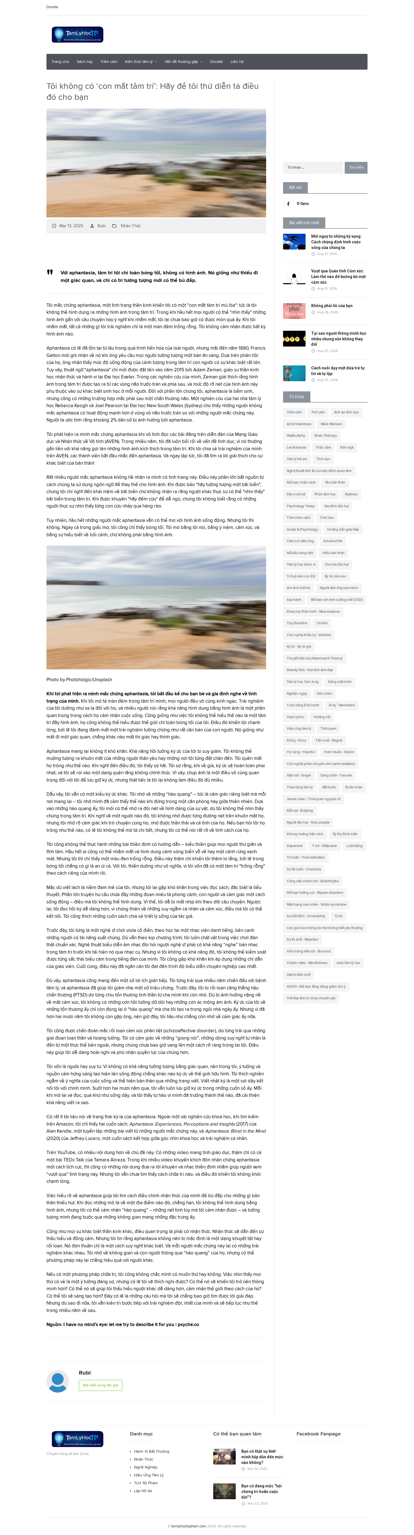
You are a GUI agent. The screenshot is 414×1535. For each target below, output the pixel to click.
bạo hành (294, 600)
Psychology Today (301, 506)
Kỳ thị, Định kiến (345, 834)
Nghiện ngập (297, 694)
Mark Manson (331, 424)
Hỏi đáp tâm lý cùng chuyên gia (311, 998)
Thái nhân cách (298, 518)
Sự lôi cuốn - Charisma (304, 869)
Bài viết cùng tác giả (100, 1385)
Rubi (98, 226)
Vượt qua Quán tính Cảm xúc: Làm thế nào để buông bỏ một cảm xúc (338, 276)
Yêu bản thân (335, 482)
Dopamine (295, 846)
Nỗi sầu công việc (300, 553)
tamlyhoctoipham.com (188, 1526)
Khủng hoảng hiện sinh (305, 834)
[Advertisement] (265, 34)
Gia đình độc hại (336, 506)
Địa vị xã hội (296, 494)
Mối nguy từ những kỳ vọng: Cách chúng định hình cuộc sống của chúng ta (336, 242)
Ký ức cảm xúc (335, 576)
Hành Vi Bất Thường (151, 1452)
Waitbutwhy (296, 436)
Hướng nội (321, 717)
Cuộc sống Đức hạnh (303, 705)
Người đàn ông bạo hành (339, 588)
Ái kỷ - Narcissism (342, 705)
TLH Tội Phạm (146, 1483)
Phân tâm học (325, 494)
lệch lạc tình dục (346, 412)
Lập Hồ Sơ (143, 1491)
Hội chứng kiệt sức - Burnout (309, 951)
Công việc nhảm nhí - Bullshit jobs (313, 881)
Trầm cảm (109, 62)
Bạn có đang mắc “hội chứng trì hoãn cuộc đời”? (261, 1491)
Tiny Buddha (297, 623)
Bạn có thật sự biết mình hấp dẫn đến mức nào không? (262, 1457)
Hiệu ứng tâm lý (299, 729)
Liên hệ (237, 62)
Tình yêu (318, 412)
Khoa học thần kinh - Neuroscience (313, 612)
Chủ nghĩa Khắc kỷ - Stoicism (309, 635)
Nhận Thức (131, 226)
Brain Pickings (326, 436)
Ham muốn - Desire (339, 752)
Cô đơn (322, 623)
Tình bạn (327, 518)
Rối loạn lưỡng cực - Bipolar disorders (315, 893)
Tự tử (338, 916)
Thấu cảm (323, 447)
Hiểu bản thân (333, 553)
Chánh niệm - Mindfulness (307, 963)
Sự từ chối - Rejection (302, 939)
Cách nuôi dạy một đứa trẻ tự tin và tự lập (338, 371)
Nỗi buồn (329, 787)
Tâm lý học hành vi (301, 564)
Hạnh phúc (295, 717)
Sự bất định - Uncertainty (306, 916)
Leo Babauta (296, 447)
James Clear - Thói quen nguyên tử (314, 799)
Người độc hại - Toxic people (308, 822)
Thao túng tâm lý (300, 787)
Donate (52, 7)
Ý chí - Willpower (324, 846)
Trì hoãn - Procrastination (306, 857)
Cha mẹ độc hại (336, 564)
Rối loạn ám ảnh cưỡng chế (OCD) (337, 600)
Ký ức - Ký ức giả (299, 647)
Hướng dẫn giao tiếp (343, 529)
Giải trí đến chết (298, 975)
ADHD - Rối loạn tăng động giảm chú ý (316, 987)
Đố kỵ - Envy (296, 740)
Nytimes (351, 494)
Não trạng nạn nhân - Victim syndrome (316, 905)
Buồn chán (353, 787)
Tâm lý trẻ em (297, 459)
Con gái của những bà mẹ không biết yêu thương (325, 928)
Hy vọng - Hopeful (301, 752)
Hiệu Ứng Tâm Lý (149, 1475)
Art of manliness (299, 424)
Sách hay (85, 62)
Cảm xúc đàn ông (300, 541)
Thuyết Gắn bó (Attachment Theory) (314, 658)
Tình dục (323, 459)
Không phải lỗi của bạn (332, 305)
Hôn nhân (324, 694)
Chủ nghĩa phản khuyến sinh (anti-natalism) (321, 764)
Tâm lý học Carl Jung (303, 682)
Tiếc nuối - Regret (328, 740)
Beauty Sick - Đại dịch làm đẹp (310, 670)
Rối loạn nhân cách (301, 482)
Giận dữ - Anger (299, 775)
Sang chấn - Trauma (336, 775)
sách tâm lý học (348, 963)
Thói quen (328, 729)
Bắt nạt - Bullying (300, 811)
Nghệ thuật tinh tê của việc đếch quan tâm (319, 471)
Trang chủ (60, 62)
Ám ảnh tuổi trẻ (298, 588)
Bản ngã (346, 447)
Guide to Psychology (302, 529)
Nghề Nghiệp (145, 1467)
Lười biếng (354, 846)
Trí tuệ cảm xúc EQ (301, 576)
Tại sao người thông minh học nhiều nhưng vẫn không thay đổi (338, 339)
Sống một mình (340, 682)
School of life (332, 541)
